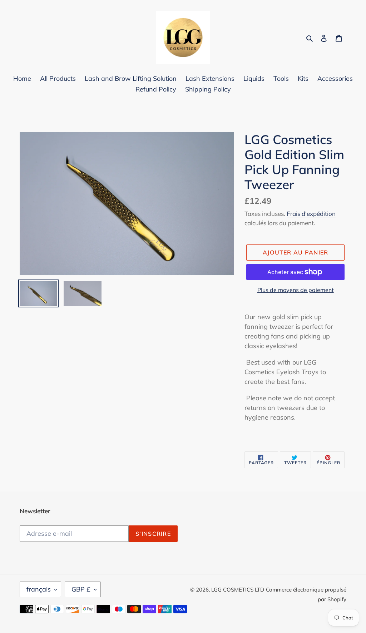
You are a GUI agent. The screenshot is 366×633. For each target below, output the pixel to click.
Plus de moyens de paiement (295, 289)
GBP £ (80, 589)
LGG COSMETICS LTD (237, 589)
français (38, 589)
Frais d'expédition (311, 213)
